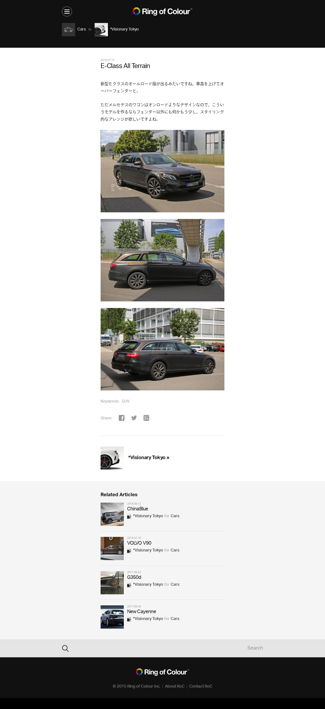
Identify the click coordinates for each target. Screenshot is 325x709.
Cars (175, 516)
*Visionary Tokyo (148, 516)
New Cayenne (141, 612)
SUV (126, 401)
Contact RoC (200, 686)
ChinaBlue (137, 509)
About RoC (175, 686)
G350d (134, 578)
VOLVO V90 (139, 544)
